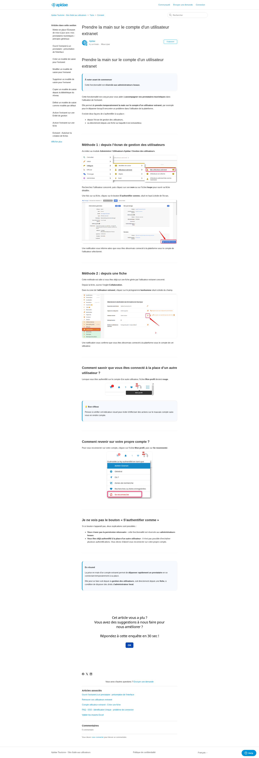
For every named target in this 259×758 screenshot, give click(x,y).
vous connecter (98, 737)
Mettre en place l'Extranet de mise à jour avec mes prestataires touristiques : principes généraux (64, 34)
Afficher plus (56, 141)
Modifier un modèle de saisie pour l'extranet (62, 70)
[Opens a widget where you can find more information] (248, 753)
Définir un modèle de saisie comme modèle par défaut (64, 104)
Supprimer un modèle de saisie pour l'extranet (63, 80)
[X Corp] (87, 674)
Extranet (100, 15)
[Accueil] (59, 4)
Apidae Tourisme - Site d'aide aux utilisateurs (68, 15)
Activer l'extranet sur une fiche (63, 124)
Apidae (92, 41)
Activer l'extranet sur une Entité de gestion (63, 114)
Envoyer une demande (183, 5)
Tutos (92, 15)
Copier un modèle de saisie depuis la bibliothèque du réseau (64, 92)
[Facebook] (83, 674)
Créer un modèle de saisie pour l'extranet (64, 60)
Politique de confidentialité (144, 752)
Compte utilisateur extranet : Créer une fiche (101, 705)
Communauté (164, 5)
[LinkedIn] (91, 674)
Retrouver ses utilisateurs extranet (97, 699)
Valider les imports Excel (93, 715)
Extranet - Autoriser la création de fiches (62, 134)
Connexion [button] (200, 5)
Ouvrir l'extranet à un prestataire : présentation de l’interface (63, 49)
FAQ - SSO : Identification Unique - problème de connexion (108, 710)
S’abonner (170, 42)
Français (202, 752)
